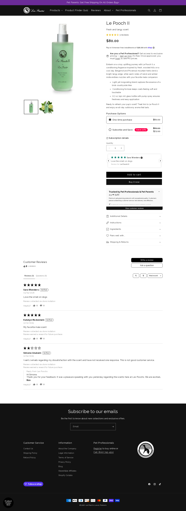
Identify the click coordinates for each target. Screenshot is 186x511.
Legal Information (66, 453)
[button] (56, 10)
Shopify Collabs (65, 475)
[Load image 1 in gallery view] (31, 107)
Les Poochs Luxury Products (96, 505)
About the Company (67, 449)
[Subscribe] (113, 426)
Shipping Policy (30, 453)
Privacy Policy (64, 462)
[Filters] (143, 276)
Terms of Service (65, 458)
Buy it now (134, 182)
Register (98, 448)
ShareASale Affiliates (67, 471)
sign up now (126, 56)
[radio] (134, 120)
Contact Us (28, 449)
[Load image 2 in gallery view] (46, 107)
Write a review (146, 260)
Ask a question (147, 265)
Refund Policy (29, 458)
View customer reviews (134, 208)
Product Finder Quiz (8, 503)
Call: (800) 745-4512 (104, 452)
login (117, 58)
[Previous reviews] (108, 160)
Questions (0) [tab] (41, 276)
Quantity (109, 143)
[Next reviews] (160, 160)
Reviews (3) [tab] (29, 276)
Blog (60, 466)
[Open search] (136, 276)
